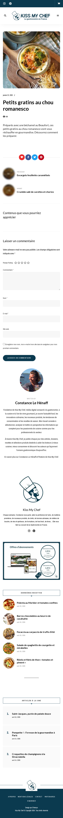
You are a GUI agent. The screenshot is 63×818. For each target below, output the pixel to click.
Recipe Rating (8, 262)
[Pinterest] (41, 157)
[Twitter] (35, 157)
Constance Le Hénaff (31, 403)
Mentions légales (25, 796)
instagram (4, 3)
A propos (12, 796)
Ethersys (35, 807)
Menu (58, 16)
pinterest (10, 3)
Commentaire (8, 270)
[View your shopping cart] (59, 3)
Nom (5, 298)
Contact (38, 796)
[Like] (22, 157)
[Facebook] (28, 157)
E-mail (5, 313)
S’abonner (31, 800)
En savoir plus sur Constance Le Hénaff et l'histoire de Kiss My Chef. (31, 457)
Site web (6, 329)
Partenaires (50, 796)
